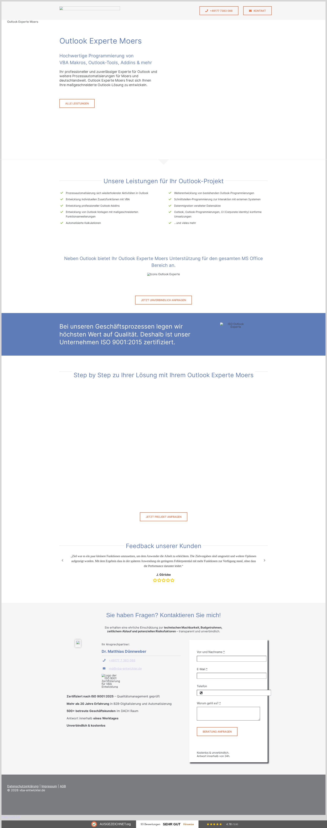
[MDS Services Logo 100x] (89, 8)
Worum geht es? (209, 703)
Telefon (202, 686)
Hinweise (188, 824)
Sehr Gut (172, 824)
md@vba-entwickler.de (125, 668)
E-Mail (202, 669)
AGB (63, 786)
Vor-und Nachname (211, 652)
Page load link (11, 817)
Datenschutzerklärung (23, 786)
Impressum (49, 786)
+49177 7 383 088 (122, 660)
